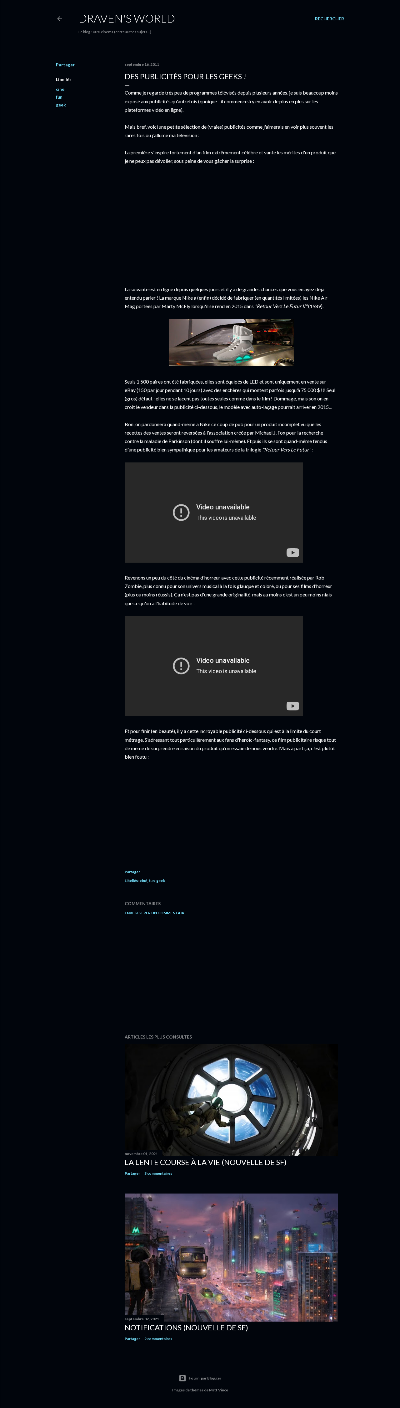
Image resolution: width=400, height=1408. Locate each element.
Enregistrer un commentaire (156, 912)
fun (59, 97)
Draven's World (126, 18)
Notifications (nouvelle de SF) (186, 1327)
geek (61, 104)
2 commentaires (158, 1338)
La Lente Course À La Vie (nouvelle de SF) (206, 1162)
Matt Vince (218, 1390)
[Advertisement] (231, 975)
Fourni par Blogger (205, 1378)
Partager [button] (65, 64)
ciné (60, 89)
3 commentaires (158, 1173)
